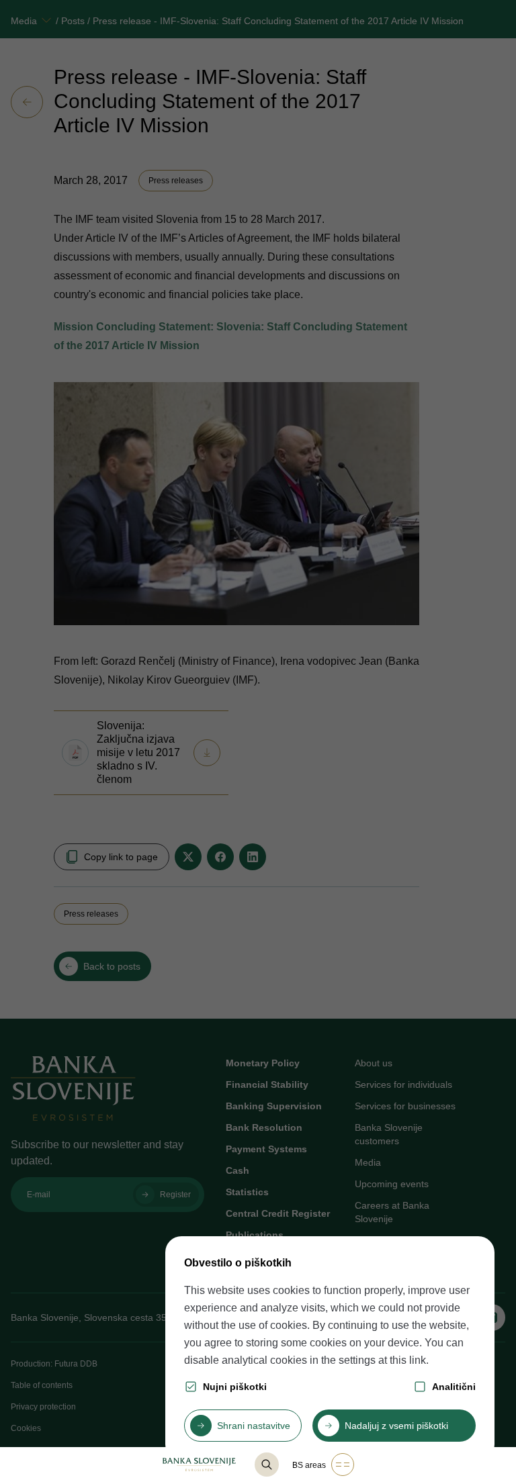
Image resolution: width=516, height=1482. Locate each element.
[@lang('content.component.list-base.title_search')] (267, 1464)
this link (408, 1360)
